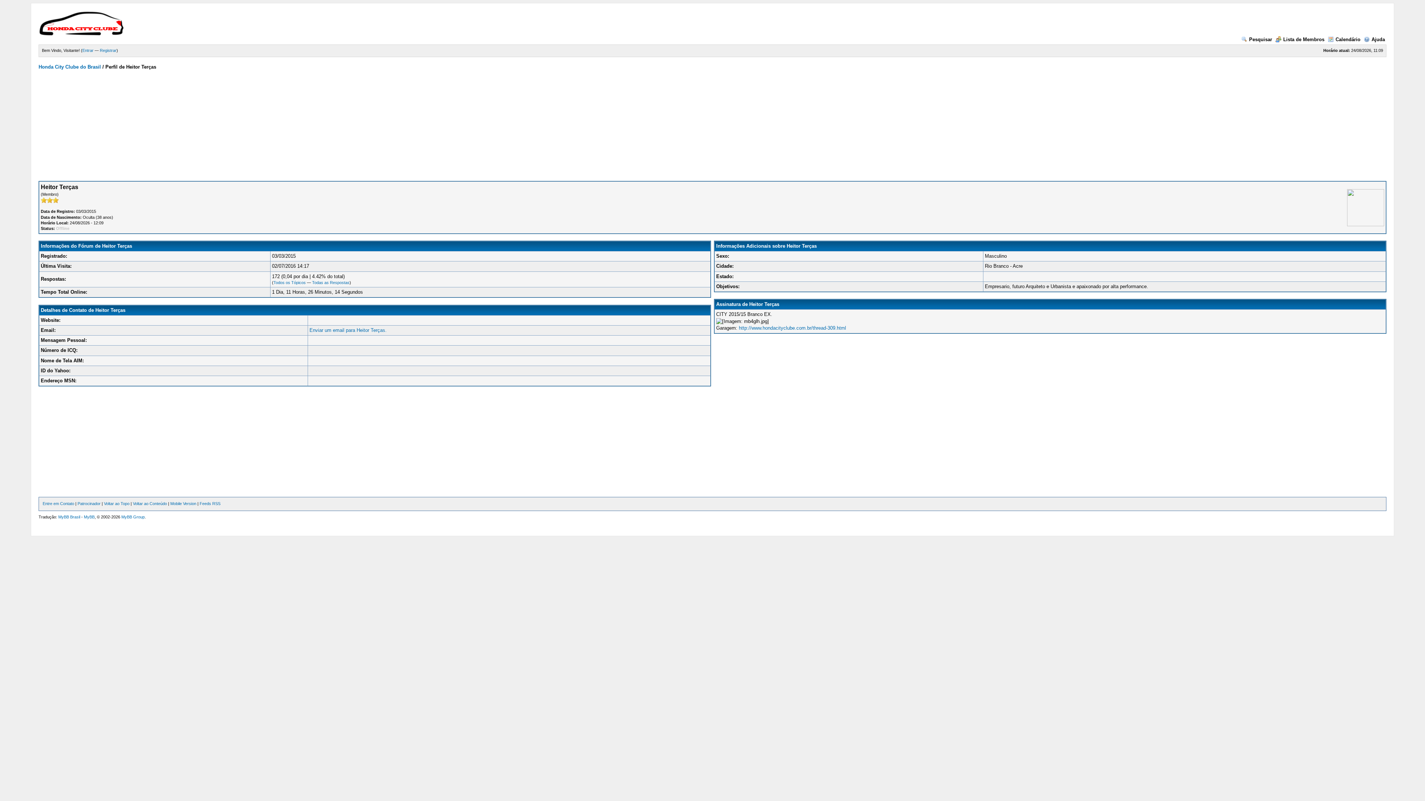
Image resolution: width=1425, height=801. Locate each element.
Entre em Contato (58, 503)
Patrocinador (89, 503)
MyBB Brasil (69, 517)
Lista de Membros (1303, 39)
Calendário (1348, 39)
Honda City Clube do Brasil (70, 67)
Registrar (108, 50)
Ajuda (1378, 39)
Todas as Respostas (331, 282)
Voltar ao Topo (117, 503)
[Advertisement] (712, 125)
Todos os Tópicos (289, 282)
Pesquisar (1260, 39)
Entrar (88, 50)
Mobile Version (183, 503)
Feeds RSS (210, 503)
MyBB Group (133, 517)
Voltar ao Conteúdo (150, 503)
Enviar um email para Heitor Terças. (348, 330)
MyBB (89, 517)
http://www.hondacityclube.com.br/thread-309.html (792, 328)
